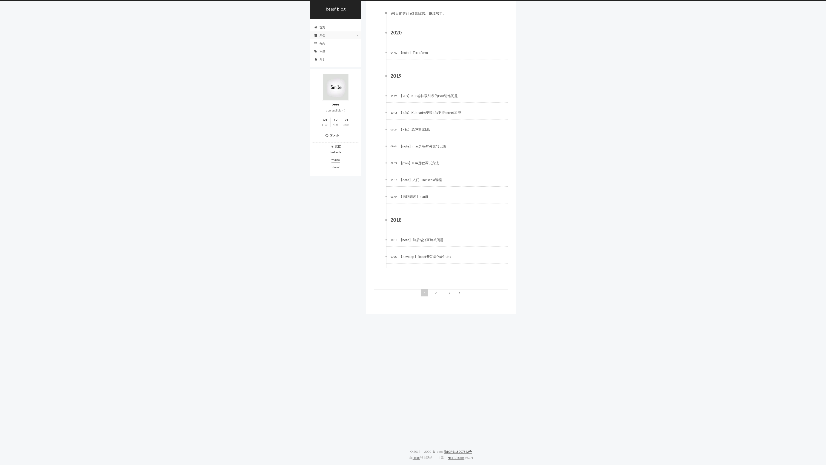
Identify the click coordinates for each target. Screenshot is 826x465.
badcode (335, 152)
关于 (322, 59)
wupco (335, 159)
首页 (322, 27)
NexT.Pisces (456, 457)
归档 (322, 35)
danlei (335, 167)
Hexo (416, 457)
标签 (322, 51)
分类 (322, 43)
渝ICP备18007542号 (458, 451)
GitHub (334, 135)
